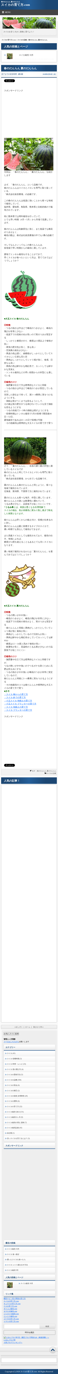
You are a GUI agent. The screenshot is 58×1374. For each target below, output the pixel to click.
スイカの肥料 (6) (13, 1101)
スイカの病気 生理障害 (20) (17, 1096)
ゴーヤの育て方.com (11, 1319)
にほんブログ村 (9, 1340)
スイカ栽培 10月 (26, 55)
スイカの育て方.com (15, 4)
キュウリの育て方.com (12, 1304)
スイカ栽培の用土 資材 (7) (17, 1123)
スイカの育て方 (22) (14, 1106)
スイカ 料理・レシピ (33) (16, 1064)
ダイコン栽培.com (10, 1309)
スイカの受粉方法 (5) (15, 1075)
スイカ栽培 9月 (12, 1270)
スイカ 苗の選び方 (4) (15, 1069)
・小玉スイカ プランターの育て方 (20, 704)
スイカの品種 (22, 40)
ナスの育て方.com (10, 1306)
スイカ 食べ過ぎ (13, 1254)
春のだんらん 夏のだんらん (46, 771)
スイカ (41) (11, 1053)
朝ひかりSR (37, 1027)
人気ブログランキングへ (13, 1342)
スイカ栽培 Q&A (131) (15, 1112)
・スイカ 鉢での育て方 (15, 697)
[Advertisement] (29, 112)
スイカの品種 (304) (14, 1080)
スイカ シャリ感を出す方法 (17, 1265)
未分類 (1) (10, 1133)
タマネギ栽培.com (10, 1311)
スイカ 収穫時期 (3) (14, 1059)
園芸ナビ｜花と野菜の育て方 (15, 1299)
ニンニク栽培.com (10, 1316)
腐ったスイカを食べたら (16, 1259)
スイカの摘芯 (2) (13, 1091)
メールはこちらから (11, 1042)
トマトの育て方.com (11, 1321)
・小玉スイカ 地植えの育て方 (18, 701)
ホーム (27, 1027)
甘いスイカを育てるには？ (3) (18, 1138)
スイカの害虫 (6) (13, 1085)
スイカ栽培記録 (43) (14, 1128)
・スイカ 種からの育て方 (16, 694)
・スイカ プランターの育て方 (18, 710)
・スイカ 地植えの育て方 (16, 707)
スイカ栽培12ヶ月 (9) (15, 1117)
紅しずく (19, 1027)
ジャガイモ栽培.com (11, 1314)
